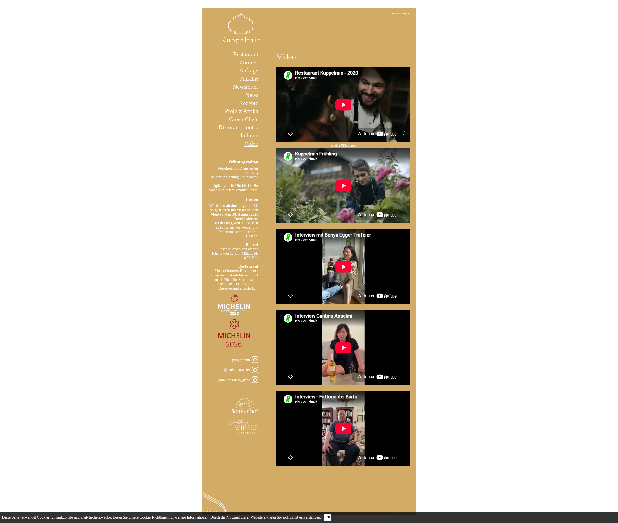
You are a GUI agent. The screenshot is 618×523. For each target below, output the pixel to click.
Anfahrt (249, 79)
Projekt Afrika (241, 111)
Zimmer (248, 62)
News (251, 95)
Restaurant (245, 54)
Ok (328, 517)
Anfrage (248, 70)
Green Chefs (243, 119)
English (406, 13)
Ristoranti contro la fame (238, 131)
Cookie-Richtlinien (154, 517)
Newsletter (245, 87)
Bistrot (252, 244)
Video (251, 144)
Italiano (396, 13)
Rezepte (248, 103)
